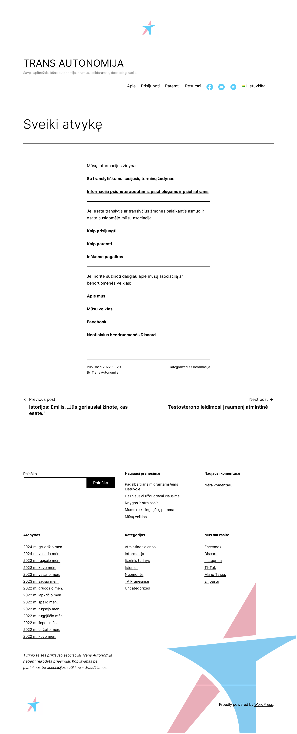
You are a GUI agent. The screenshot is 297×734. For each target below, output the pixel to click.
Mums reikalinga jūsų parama (149, 510)
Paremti (172, 86)
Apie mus (96, 296)
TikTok (210, 567)
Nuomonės (134, 574)
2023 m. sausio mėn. (41, 581)
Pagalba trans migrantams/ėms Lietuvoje (151, 486)
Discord (211, 554)
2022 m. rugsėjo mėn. (41, 609)
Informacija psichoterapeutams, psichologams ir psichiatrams (148, 191)
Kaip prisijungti (101, 230)
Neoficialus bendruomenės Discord (121, 334)
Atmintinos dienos (140, 547)
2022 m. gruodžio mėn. (43, 588)
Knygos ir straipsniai (142, 503)
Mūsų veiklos (100, 309)
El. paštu (211, 581)
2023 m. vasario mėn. (41, 574)
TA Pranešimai (137, 581)
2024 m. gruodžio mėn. (43, 547)
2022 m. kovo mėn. (39, 636)
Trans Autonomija (73, 63)
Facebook (212, 547)
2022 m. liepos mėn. (40, 623)
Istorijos (131, 567)
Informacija (201, 367)
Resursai (193, 86)
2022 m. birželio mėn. (41, 629)
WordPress (263, 704)
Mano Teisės (215, 574)
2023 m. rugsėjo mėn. (41, 560)
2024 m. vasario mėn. (41, 554)
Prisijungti (150, 86)
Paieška (30, 474)
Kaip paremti (99, 243)
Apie (131, 86)
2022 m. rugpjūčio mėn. (43, 616)
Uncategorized (137, 588)
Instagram (213, 560)
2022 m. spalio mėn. (40, 602)
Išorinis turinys (137, 560)
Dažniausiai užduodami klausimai (152, 496)
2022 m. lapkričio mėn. (42, 595)
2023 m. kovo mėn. (39, 567)
